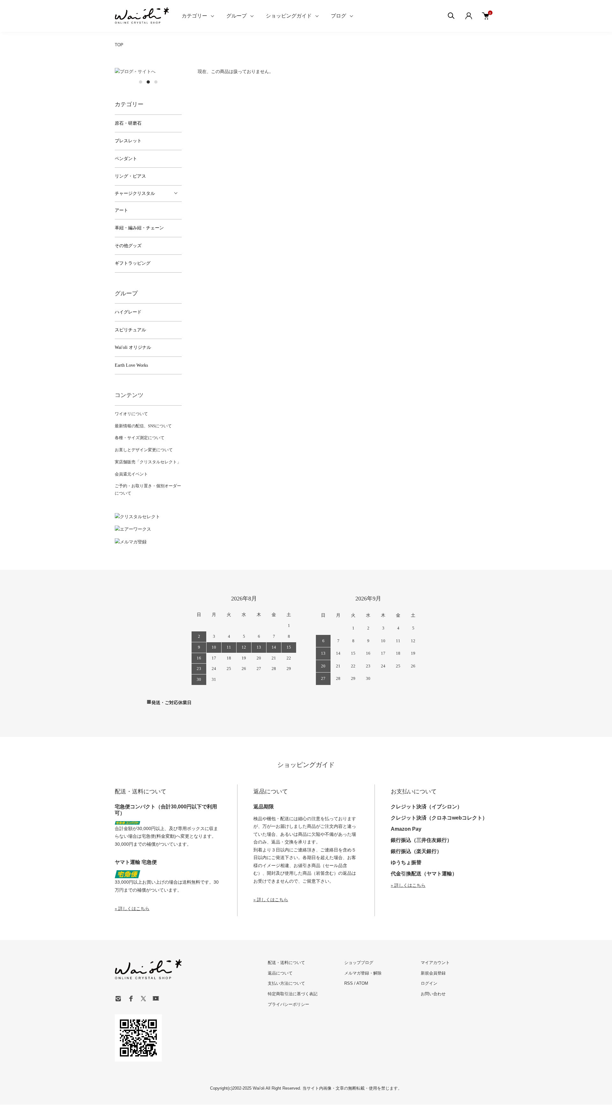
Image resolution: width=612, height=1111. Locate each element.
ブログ (338, 15)
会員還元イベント (131, 474)
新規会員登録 (433, 973)
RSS (348, 983)
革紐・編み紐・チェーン (139, 227)
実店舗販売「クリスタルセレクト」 (148, 462)
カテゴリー (194, 15)
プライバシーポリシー (288, 1004)
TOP (119, 44)
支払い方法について (286, 983)
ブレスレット (128, 140)
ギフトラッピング (132, 263)
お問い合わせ (433, 993)
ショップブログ (358, 962)
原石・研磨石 (128, 123)
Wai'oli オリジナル (133, 347)
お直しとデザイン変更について (144, 449)
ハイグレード (128, 312)
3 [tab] (155, 82)
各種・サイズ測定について (139, 437)
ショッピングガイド (289, 15)
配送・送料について (286, 962)
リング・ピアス (130, 176)
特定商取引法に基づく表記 (292, 993)
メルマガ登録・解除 (363, 973)
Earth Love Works (131, 365)
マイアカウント (435, 962)
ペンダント (126, 158)
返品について (280, 973)
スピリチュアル (130, 329)
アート (121, 210)
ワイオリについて (131, 413)
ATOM (362, 983)
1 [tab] (140, 82)
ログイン (429, 983)
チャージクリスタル (135, 193)
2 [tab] (148, 82)
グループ (236, 15)
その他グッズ (128, 245)
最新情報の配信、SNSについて (143, 425)
